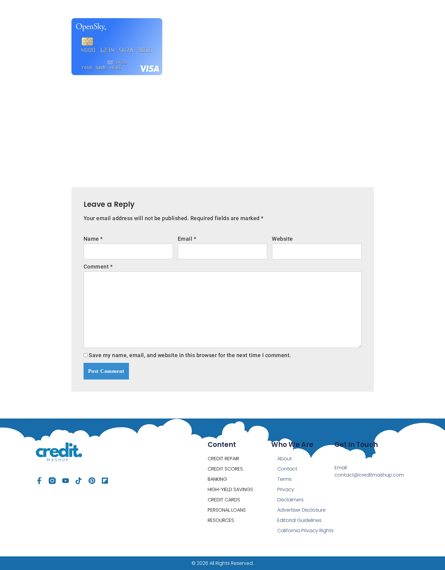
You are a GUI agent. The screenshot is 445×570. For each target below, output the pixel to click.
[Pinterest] (91, 480)
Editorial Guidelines (299, 520)
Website (282, 239)
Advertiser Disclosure (301, 509)
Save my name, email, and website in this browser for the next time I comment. (190, 355)
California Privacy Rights (305, 530)
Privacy (285, 489)
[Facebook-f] (39, 480)
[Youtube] (65, 480)
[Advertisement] (222, 126)
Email (187, 239)
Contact (287, 468)
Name (93, 239)
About (284, 458)
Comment (98, 266)
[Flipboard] (104, 480)
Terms (284, 479)
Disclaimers (290, 499)
